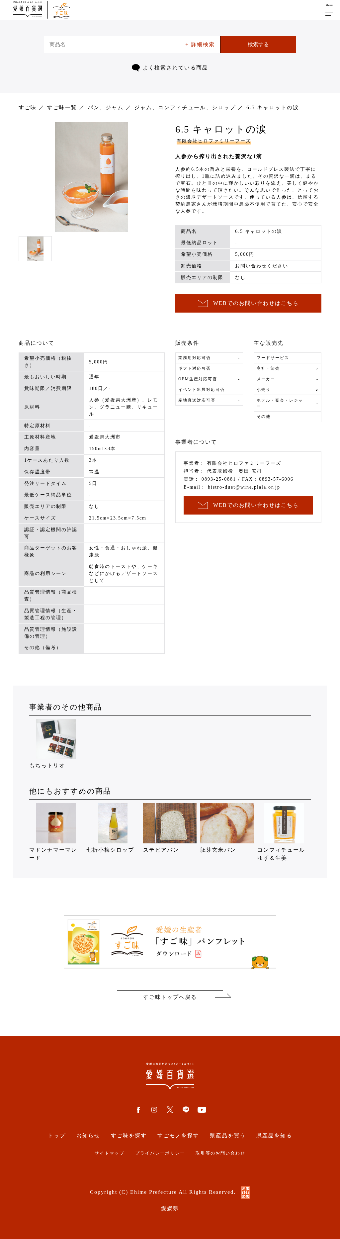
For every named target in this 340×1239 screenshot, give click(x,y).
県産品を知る (274, 1135)
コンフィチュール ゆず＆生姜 (284, 854)
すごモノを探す (178, 1135)
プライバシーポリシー (160, 1153)
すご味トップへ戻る (170, 997)
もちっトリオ (47, 765)
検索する (258, 44)
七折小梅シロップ (110, 850)
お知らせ (88, 1135)
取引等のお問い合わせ (220, 1153)
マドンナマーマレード (53, 854)
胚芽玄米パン (218, 850)
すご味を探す (129, 1135)
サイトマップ (110, 1153)
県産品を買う (228, 1135)
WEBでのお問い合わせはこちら (256, 303)
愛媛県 (170, 1208)
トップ (57, 1135)
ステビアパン (161, 850)
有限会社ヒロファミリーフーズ (214, 141)
